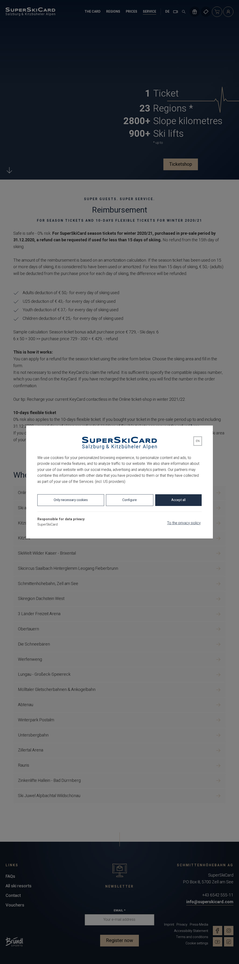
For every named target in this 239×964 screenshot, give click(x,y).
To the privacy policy (184, 523)
